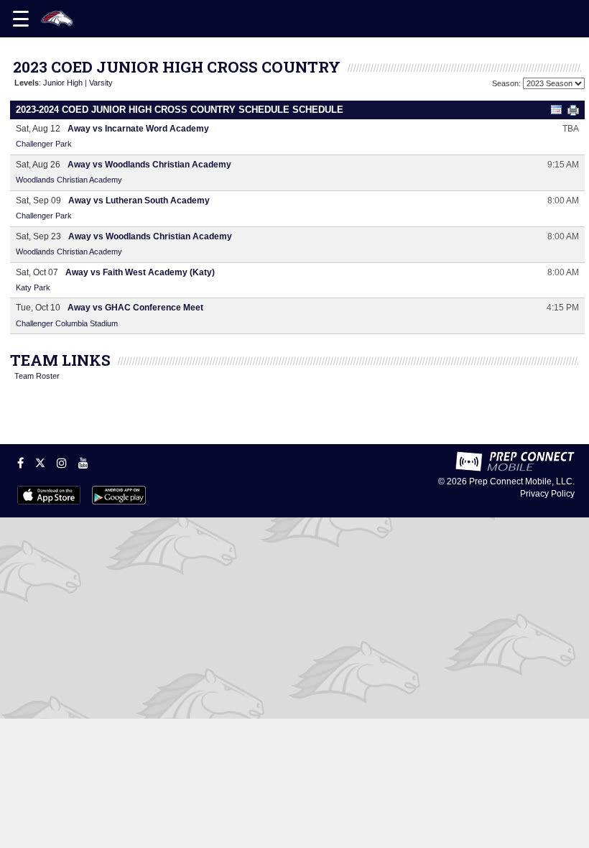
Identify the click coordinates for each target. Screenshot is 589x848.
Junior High (63, 82)
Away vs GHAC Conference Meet (135, 308)
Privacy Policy (547, 494)
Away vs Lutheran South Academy (139, 200)
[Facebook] (20, 462)
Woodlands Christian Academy (69, 179)
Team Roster (37, 376)
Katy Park (33, 287)
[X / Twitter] (40, 463)
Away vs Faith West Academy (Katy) (140, 272)
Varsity (101, 82)
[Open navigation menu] (21, 18)
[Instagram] (62, 462)
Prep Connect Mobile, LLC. (522, 481)
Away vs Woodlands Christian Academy (149, 165)
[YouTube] (83, 462)
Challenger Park (44, 143)
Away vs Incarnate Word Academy (138, 129)
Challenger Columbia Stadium (67, 323)
